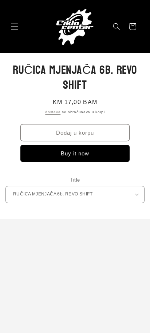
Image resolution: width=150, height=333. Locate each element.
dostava (52, 112)
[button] (15, 27)
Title (75, 180)
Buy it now (75, 153)
